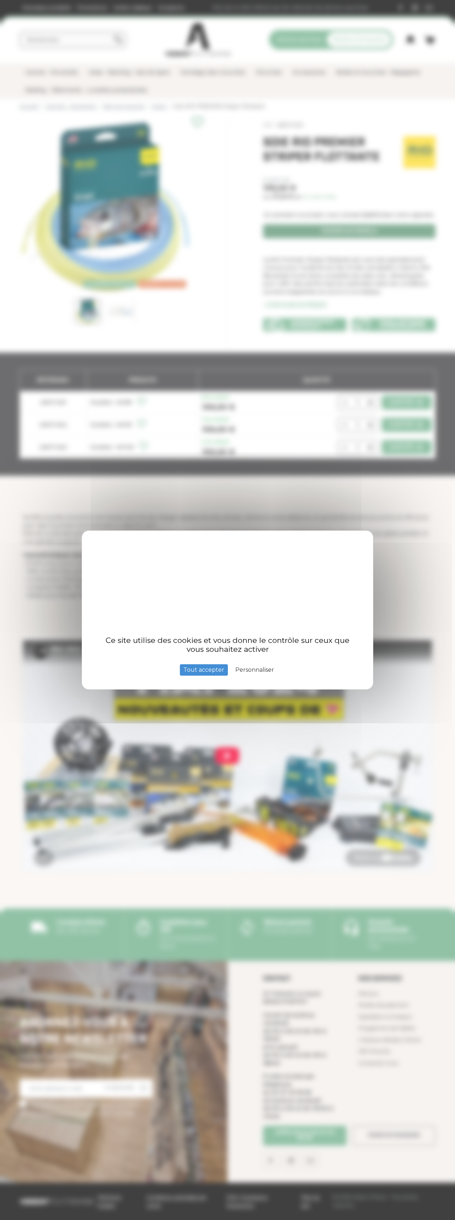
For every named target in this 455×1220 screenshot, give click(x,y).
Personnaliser (254, 669)
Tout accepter (203, 669)
